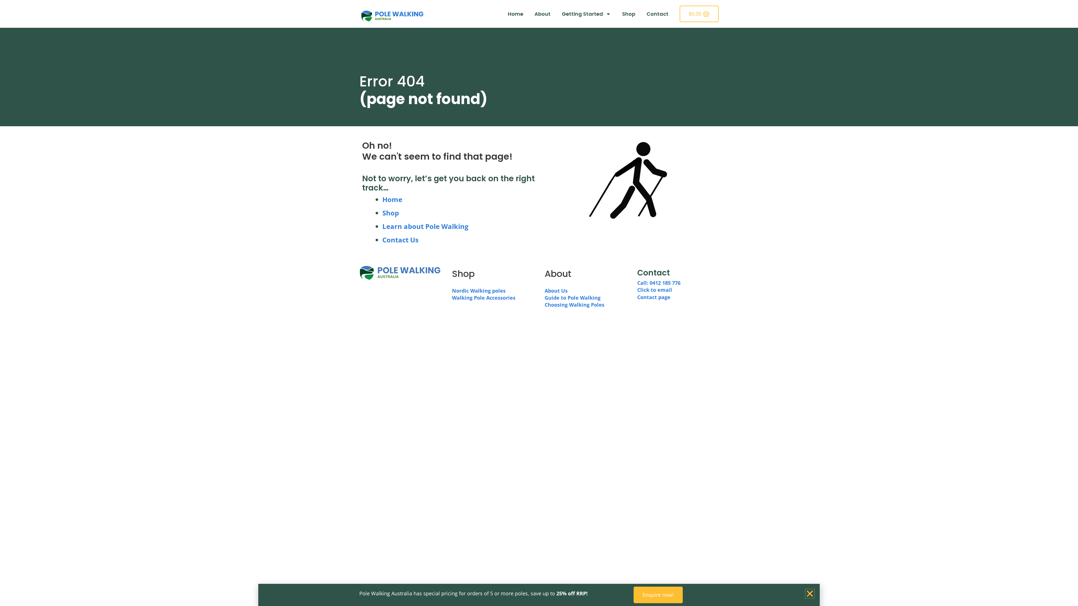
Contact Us (400, 239)
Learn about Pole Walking (425, 226)
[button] (810, 593)
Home (515, 13)
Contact (657, 13)
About (543, 13)
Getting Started (582, 13)
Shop (628, 13)
